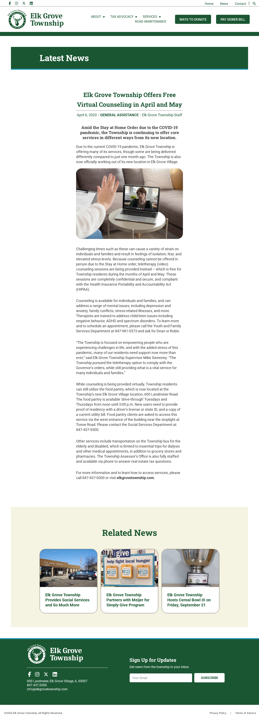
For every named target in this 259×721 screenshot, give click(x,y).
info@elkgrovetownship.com (47, 689)
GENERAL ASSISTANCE (119, 115)
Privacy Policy (218, 713)
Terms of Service (245, 713)
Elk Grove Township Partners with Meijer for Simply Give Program (127, 599)
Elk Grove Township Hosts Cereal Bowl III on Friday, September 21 (189, 599)
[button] (254, 3)
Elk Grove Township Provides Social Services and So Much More (67, 599)
